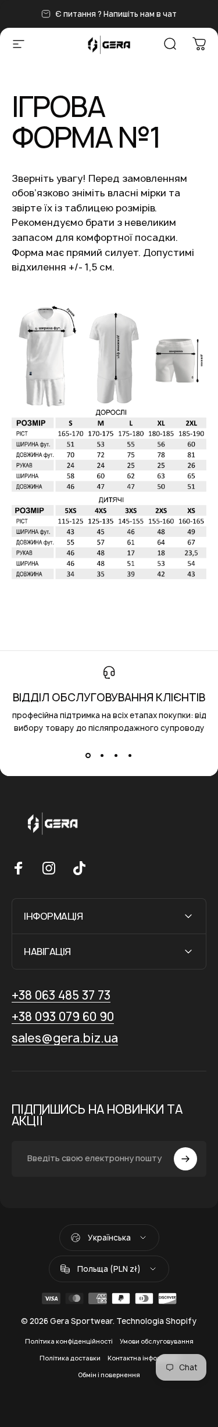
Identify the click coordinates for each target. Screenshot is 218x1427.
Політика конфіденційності (69, 1341)
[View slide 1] (88, 755)
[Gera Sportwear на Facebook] (19, 868)
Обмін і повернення (109, 1375)
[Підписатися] (185, 1158)
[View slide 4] (130, 755)
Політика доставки (70, 1358)
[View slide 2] (102, 755)
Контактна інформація (143, 1358)
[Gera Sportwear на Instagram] (49, 868)
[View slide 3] (116, 755)
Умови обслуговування (157, 1341)
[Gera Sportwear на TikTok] (79, 868)
